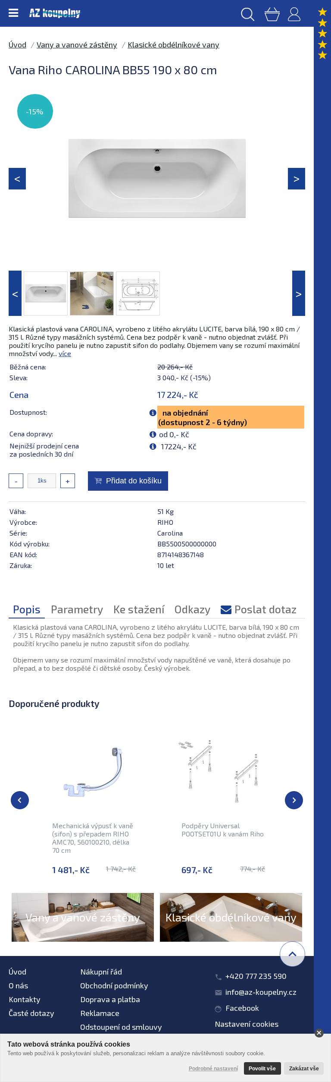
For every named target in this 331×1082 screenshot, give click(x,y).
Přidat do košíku (134, 480)
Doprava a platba (110, 999)
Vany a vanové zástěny (77, 44)
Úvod (17, 44)
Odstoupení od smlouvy (121, 1027)
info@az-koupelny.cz (261, 992)
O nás (18, 985)
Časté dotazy (31, 1013)
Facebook (242, 1008)
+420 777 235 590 (256, 976)
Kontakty (25, 999)
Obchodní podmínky (114, 985)
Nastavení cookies (246, 1023)
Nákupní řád (101, 971)
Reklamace (99, 1013)
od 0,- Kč (174, 434)
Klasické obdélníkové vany (173, 44)
